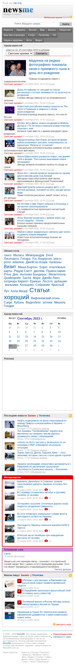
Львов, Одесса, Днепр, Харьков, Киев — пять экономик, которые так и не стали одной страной (44, 454)
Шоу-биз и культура (14, 35)
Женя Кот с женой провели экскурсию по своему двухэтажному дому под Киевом (43, 174)
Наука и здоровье (13, 40)
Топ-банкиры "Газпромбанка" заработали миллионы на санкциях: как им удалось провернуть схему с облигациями (40, 434)
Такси (32, 661)
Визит (10, 266)
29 (18, 327)
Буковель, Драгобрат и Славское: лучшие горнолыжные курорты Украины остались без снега (42, 484)
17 (59, 336)
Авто (45, 655)
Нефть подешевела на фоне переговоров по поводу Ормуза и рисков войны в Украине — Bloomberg (42, 423)
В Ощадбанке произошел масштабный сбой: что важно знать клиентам (46, 592)
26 (18, 345)
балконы (55, 262)
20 (26, 341)
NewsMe (21, 634)
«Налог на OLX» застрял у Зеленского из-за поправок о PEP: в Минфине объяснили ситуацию (41, 445)
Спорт (31, 35)
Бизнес (52, 30)
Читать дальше (62, 569)
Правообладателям (62, 634)
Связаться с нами (62, 637)
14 (34, 336)
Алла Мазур (19, 291)
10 (59, 332)
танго (8, 255)
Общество (65, 30)
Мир (42, 30)
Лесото (47, 281)
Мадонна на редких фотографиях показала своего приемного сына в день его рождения (49, 67)
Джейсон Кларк (37, 262)
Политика (44, 35)
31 (34, 327)
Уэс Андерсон (42, 258)
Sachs (26, 277)
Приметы (26, 655)
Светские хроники (13, 84)
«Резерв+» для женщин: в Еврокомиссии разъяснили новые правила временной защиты (41, 583)
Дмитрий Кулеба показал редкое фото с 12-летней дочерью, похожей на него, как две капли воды (43, 190)
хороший (16, 297)
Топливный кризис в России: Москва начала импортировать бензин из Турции (46, 603)
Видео (38, 40)
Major (37, 277)
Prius (7, 274)
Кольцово (27, 284)
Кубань (19, 302)
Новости (8, 30)
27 (26, 345)
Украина (20, 30)
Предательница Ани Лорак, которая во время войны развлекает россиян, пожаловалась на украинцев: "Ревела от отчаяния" (42, 142)
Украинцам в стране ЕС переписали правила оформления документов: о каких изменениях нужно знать (42, 615)
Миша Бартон (28, 267)
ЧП (54, 35)
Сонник (39, 657)
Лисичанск (11, 258)
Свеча (7, 553)
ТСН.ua (50, 84)
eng (20, 3)
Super (43, 267)
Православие (56, 271)
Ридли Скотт (23, 271)
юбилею (18, 262)
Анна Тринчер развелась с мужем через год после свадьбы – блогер (41, 219)
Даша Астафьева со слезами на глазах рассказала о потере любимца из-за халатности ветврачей (43, 92)
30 (26, 327)
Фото (29, 40)
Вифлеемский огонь (45, 298)
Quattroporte (12, 277)
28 (10, 327)
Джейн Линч (51, 277)
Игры (31, 659)
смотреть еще (63, 624)
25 (10, 345)
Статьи (39, 290)
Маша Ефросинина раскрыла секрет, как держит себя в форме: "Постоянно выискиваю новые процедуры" (43, 159)
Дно (15, 274)
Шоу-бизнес (42, 659)
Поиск (17, 23)
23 (51, 341)
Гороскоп (44, 652)
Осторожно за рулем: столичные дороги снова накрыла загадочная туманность (42, 505)
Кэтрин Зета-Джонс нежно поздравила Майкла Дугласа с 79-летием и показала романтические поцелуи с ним (43, 126)
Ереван (35, 281)
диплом (39, 271)
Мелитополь (57, 274)
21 (34, 341)
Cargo (8, 302)
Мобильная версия (53, 17)
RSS (67, 17)
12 (18, 336)
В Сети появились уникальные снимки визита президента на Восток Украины (42, 515)
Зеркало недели (41, 428)
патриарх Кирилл (16, 281)
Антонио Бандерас (33, 274)
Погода (34, 652)
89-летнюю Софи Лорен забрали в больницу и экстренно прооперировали (42, 205)
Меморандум (35, 255)
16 (51, 336)
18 (10, 341)
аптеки (47, 302)
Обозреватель (38, 439)
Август (12, 318)
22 (43, 341)
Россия (33, 30)
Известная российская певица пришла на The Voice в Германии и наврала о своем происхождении (42, 109)
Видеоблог (33, 302)
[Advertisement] (33, 375)
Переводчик (43, 661)
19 (18, 341)
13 (26, 336)
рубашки (60, 281)
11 (10, 336)
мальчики (11, 284)
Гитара (25, 258)
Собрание (42, 284)
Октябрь (61, 318)
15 (43, 336)
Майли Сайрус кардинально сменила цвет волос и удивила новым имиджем (44, 233)
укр (15, 3)
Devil (49, 255)
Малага (18, 255)
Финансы (36, 655)
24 (59, 341)
